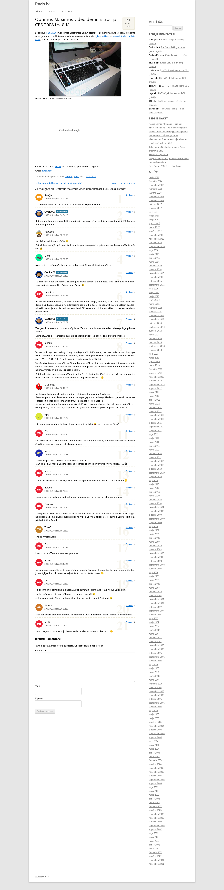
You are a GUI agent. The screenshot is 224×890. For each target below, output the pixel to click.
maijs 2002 (154, 841)
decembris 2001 (156, 860)
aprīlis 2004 (154, 753)
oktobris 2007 (155, 607)
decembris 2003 (156, 768)
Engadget (47, 171)
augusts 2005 (155, 707)
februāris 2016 (155, 266)
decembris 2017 (156, 197)
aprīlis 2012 (154, 400)
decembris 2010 (156, 461)
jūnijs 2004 (154, 745)
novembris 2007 (156, 603)
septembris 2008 (157, 565)
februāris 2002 (155, 852)
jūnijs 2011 (154, 438)
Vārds (38, 686)
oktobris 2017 (155, 204)
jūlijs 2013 (153, 354)
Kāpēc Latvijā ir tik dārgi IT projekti (165, 124)
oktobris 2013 (155, 342)
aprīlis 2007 (154, 630)
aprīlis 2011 (154, 446)
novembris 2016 (156, 239)
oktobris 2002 (155, 822)
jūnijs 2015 (154, 292)
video (58, 166)
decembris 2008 (156, 553)
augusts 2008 (155, 569)
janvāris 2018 (155, 193)
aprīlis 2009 (154, 538)
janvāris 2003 (155, 810)
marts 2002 (154, 849)
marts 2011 (154, 450)
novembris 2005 (156, 695)
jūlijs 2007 (153, 618)
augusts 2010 (155, 477)
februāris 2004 (155, 760)
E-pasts (39, 698)
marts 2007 (154, 634)
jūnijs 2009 (154, 530)
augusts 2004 (155, 737)
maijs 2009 (154, 534)
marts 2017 (154, 227)
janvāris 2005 (155, 722)
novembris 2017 (156, 200)
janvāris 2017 (155, 231)
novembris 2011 (156, 419)
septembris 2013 (157, 346)
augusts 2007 (155, 615)
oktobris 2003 (155, 776)
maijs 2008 (154, 580)
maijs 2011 (154, 442)
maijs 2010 (154, 488)
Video (76, 176)
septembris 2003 (157, 780)
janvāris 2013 (155, 373)
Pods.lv (42, 4)
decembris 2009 (156, 507)
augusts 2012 (155, 388)
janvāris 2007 (155, 641)
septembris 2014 (157, 327)
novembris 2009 (156, 511)
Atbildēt (129, 195)
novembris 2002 (156, 818)
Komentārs (41, 650)
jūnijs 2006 (154, 668)
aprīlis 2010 (154, 492)
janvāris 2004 (155, 764)
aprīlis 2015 (154, 300)
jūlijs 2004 (153, 741)
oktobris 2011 (155, 423)
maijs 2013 (154, 358)
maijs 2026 (154, 177)
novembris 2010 (156, 465)
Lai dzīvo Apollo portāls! (160, 143)
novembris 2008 (156, 557)
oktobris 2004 (155, 730)
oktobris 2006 (155, 653)
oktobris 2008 (155, 561)
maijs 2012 (154, 396)
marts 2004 (154, 756)
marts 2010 (154, 496)
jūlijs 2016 (153, 250)
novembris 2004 (156, 726)
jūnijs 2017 (154, 216)
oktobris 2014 (155, 323)
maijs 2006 (154, 672)
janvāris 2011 (155, 457)
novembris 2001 (156, 864)
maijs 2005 (154, 718)
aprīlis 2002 (154, 845)
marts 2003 (154, 802)
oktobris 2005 (155, 699)
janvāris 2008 (155, 595)
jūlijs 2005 (153, 711)
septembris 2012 (157, 385)
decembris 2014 (156, 316)
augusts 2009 (155, 522)
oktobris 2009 (155, 515)
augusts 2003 (155, 783)
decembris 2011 (156, 415)
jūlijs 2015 (153, 289)
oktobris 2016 (155, 243)
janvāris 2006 (155, 687)
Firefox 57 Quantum (158, 154)
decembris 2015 (156, 273)
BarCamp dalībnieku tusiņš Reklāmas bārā (58, 183)
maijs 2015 (154, 296)
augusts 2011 (155, 431)
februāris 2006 (155, 684)
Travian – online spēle (122, 183)
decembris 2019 (156, 185)
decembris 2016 (156, 235)
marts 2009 (154, 542)
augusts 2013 (155, 350)
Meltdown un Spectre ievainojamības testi (169, 139)
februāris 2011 (155, 453)
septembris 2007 (157, 611)
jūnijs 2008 (154, 576)
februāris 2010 (155, 500)
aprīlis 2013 (154, 361)
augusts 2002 (155, 829)
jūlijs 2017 (153, 212)
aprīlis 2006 (154, 676)
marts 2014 (154, 335)
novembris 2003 (156, 772)
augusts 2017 (155, 208)
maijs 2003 (154, 795)
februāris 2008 (155, 592)
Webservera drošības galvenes (163, 135)
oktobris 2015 (155, 281)
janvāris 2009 (155, 549)
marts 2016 (154, 262)
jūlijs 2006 (153, 665)
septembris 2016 (157, 246)
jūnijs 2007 (154, 622)
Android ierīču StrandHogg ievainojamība (168, 132)
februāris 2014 (155, 338)
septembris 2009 (157, 519)
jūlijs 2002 (153, 833)
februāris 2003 (155, 806)
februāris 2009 (155, 546)
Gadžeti (68, 176)
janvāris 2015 (155, 312)
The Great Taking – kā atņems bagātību (168, 128)
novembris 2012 (156, 377)
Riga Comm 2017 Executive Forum (165, 166)
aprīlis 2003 (154, 799)
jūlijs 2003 (153, 787)
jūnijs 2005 (154, 714)
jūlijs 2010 (153, 480)
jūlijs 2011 (153, 434)
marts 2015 (154, 304)
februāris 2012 (155, 407)
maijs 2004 (154, 749)
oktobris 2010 (155, 469)
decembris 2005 (156, 691)
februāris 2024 (155, 181)
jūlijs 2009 (153, 526)
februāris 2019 (155, 189)
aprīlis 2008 (154, 584)
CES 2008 (51, 33)
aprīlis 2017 (154, 223)
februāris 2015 (155, 308)
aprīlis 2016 (154, 258)
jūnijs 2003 (154, 791)
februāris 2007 (155, 638)
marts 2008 (154, 588)
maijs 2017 (154, 220)
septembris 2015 (157, 285)
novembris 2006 (156, 649)
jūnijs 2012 (154, 392)
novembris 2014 (156, 319)
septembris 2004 (157, 733)
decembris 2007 (156, 599)
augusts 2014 (155, 331)
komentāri (128, 22)
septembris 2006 (157, 657)
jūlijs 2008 (153, 572)
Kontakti (67, 11)
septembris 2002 (157, 826)
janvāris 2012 (155, 411)
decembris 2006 (156, 645)
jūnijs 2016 (154, 254)
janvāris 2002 (155, 856)
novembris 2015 (156, 277)
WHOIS (52, 11)
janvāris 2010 (155, 503)
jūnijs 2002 (154, 837)
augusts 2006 (155, 661)
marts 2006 (154, 680)
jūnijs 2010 (154, 484)
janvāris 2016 (155, 269)
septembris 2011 (156, 427)
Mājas (38, 11)
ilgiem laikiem (102, 36)
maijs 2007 (154, 626)
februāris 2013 (155, 369)
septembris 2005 (157, 703)
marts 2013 (154, 365)
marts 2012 (154, 404)
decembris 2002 (156, 814)
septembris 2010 (157, 473)
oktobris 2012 (155, 381)
